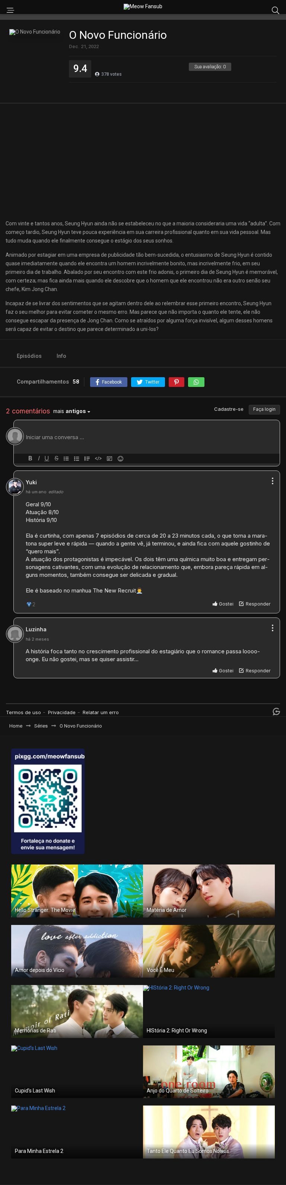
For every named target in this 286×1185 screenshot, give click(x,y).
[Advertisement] (143, 161)
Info (61, 356)
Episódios (29, 356)
